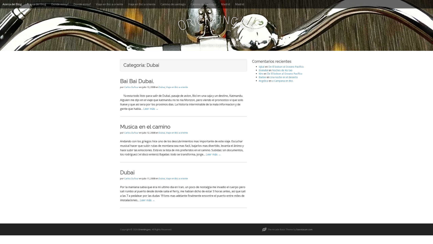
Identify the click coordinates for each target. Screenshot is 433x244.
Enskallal (263, 70)
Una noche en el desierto (284, 77)
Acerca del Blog (12, 4)
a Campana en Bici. (282, 80)
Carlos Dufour (131, 87)
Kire (261, 73)
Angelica (263, 80)
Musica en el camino (145, 127)
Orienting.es (144, 229)
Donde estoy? (60, 4)
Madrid (225, 4)
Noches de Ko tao (282, 70)
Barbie (262, 77)
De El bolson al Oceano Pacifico (286, 66)
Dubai (162, 87)
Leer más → (150, 109)
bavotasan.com (304, 229)
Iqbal (261, 66)
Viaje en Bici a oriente (109, 4)
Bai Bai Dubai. (137, 81)
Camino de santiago (173, 4)
